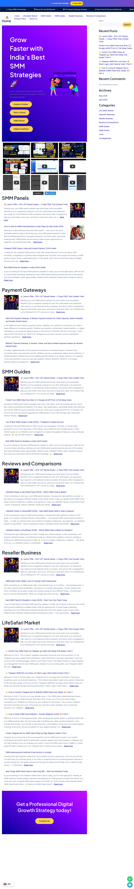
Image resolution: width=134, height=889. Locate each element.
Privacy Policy (20, 19)
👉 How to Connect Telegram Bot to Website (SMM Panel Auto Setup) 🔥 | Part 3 (39, 692)
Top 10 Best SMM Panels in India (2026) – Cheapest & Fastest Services (35, 422)
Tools (101, 134)
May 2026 (103, 96)
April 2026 (103, 100)
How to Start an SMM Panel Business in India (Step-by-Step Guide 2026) (33, 226)
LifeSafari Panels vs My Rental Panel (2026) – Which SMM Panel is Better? (36, 492)
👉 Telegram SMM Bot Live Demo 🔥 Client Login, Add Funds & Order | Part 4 (37, 673)
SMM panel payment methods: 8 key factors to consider (29, 752)
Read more (37, 242)
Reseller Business (76, 16)
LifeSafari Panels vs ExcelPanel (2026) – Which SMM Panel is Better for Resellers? (39, 530)
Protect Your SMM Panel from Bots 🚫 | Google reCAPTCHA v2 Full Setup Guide (38, 400)
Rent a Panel (19, 112)
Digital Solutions (21, 129)
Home (16, 16)
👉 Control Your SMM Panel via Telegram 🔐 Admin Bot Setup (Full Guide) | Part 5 (39, 651)
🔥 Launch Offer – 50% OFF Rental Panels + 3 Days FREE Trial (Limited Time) (36, 204)
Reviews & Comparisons (96, 16)
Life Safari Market (30, 16)
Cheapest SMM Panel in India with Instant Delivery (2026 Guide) (30, 248)
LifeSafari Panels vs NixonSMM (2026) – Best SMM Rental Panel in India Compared (40, 511)
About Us (33, 19)
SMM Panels (46, 16)
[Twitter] (124, 19)
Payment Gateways (107, 114)
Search (127, 25)
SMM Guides (60, 16)
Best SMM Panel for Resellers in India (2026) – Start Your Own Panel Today (36, 600)
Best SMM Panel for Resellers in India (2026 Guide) (25, 267)
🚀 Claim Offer (77, 3)
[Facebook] (127, 16)
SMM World (19, 121)
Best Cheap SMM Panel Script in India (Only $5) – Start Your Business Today (37, 771)
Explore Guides (21, 104)
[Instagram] (122, 16)
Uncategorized (105, 138)
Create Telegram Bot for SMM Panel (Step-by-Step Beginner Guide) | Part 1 (36, 733)
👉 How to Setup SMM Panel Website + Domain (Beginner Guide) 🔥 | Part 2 (37, 714)
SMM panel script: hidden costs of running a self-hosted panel (31, 581)
